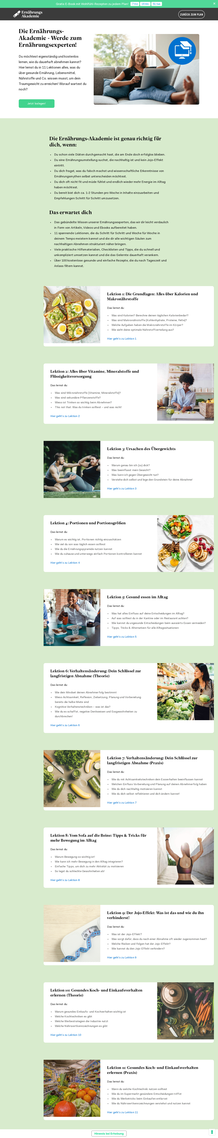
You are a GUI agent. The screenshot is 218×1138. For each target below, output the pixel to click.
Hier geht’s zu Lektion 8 (65, 880)
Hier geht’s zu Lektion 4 (65, 563)
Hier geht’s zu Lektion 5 (121, 637)
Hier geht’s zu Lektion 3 (121, 488)
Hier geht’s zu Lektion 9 (121, 957)
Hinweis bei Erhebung (109, 1133)
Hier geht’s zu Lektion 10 (65, 1035)
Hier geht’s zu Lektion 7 (121, 803)
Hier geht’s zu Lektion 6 (65, 725)
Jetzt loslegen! (36, 103)
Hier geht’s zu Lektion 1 (121, 339)
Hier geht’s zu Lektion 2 (65, 416)
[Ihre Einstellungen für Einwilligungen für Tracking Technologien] (212, 1132)
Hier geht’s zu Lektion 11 (122, 1112)
